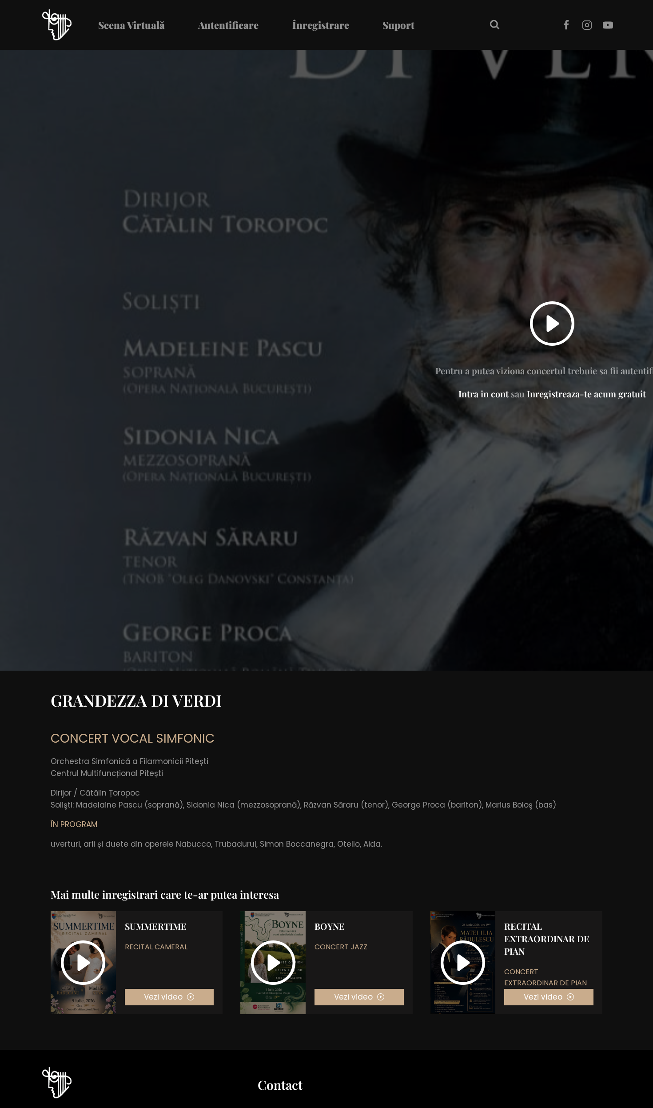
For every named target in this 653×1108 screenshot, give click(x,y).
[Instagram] (587, 25)
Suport (398, 25)
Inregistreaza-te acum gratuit (586, 394)
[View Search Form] (494, 25)
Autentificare (228, 25)
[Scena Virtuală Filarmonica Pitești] (57, 25)
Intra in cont (483, 394)
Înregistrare (320, 25)
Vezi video (163, 997)
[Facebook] (566, 25)
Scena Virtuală (131, 25)
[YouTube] (608, 25)
